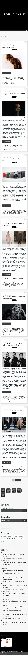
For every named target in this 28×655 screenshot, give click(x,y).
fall (19, 284)
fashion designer (21, 469)
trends (20, 282)
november (11, 330)
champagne (4, 148)
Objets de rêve (9, 211)
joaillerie (14, 399)
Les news (19, 396)
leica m (6, 212)
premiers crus (13, 148)
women (7, 284)
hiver (18, 284)
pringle (20, 279)
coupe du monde (8, 399)
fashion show (8, 283)
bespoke (19, 212)
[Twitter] (8, 490)
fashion (8, 81)
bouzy (9, 148)
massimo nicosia (11, 281)
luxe (17, 148)
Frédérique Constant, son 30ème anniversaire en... (14, 615)
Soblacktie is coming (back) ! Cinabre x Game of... (14, 608)
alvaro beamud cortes (18, 78)
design (6, 213)
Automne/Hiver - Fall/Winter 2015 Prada (13, 411)
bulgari (22, 397)
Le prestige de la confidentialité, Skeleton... (12, 571)
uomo (22, 283)
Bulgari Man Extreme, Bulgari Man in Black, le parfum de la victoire (12, 344)
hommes (16, 283)
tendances (20, 470)
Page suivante (24, 480)
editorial (12, 81)
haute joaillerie (20, 399)
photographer (5, 83)
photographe (21, 82)
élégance (21, 536)
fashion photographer (8, 332)
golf (11, 285)
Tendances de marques (17, 211)
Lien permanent (7, 77)
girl (23, 79)
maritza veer (10, 78)
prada (20, 468)
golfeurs (14, 285)
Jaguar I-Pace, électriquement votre (14, 601)
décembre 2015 (20, 33)
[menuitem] (4, 33)
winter (22, 284)
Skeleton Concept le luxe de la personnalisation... (12, 579)
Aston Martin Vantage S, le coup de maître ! (13, 555)
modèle (15, 81)
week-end (4, 81)
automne (14, 284)
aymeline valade (11, 329)
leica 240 (10, 212)
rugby (3, 399)
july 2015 (10, 79)
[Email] (3, 495)
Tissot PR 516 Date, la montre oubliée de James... (14, 586)
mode (16, 281)
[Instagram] (19, 490)
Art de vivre (19, 145)
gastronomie (7, 149)
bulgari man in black (14, 398)
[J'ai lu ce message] (26, 651)
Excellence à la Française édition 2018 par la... (14, 623)
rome (3, 401)
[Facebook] (3, 490)
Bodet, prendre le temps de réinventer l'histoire (14, 594)
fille (21, 79)
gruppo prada (8, 469)
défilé (13, 283)
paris (16, 536)
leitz (13, 213)
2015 (3, 285)
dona (11, 284)
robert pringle (7, 285)
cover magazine (5, 330)
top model (20, 81)
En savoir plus (9, 653)
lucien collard (20, 146)
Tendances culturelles (9, 146)
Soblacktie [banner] (14, 15)
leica (4, 212)
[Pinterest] (14, 490)
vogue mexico (5, 79)
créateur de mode (9, 282)
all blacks (21, 398)
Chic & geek (19, 210)
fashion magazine (16, 79)
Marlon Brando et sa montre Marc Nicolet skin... (14, 563)
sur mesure (15, 212)
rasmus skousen (18, 329)
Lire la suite (7, 73)
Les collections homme (10, 279)
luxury (20, 148)
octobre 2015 (4, 33)
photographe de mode (13, 82)
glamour (22, 538)
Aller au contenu (4, 1)
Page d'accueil (12, 33)
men (19, 283)
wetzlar (10, 213)
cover (23, 329)
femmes (4, 284)
